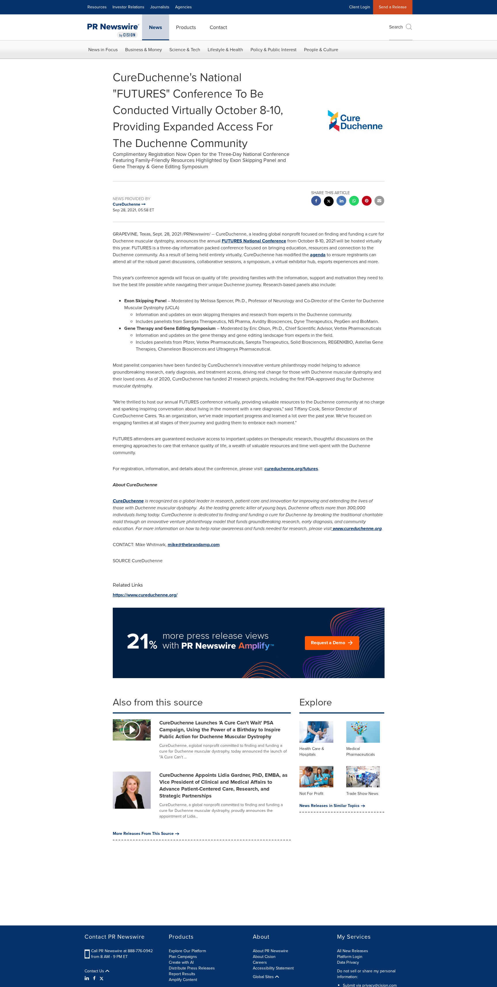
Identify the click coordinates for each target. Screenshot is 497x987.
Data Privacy (348, 962)
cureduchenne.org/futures (291, 468)
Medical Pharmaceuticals (360, 752)
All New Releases (352, 951)
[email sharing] (379, 201)
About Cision (264, 957)
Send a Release (393, 7)
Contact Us (95, 971)
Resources (97, 7)
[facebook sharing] (316, 201)
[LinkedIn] (88, 978)
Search (396, 27)
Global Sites (264, 977)
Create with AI (181, 962)
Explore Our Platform (187, 951)
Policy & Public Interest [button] (274, 49)
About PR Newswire (270, 951)
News (155, 27)
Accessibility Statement (273, 968)
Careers (260, 962)
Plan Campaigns (183, 957)
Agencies (183, 7)
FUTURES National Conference (254, 241)
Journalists (159, 7)
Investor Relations (128, 7)
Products (186, 27)
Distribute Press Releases (192, 968)
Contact (218, 27)
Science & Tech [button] (184, 49)
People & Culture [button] (321, 49)
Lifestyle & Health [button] (225, 49)
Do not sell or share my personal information (366, 974)
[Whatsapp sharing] (354, 201)
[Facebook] (94, 978)
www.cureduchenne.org (357, 528)
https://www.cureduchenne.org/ (145, 595)
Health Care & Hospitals (311, 752)
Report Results (182, 974)
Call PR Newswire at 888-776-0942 (122, 951)
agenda (318, 254)
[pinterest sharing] (367, 201)
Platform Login (349, 957)
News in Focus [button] (103, 49)
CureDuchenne (128, 501)
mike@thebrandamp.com (194, 544)
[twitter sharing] (329, 202)
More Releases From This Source (143, 834)
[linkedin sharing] (341, 201)
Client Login (359, 7)
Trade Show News (362, 794)
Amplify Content (183, 980)
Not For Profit (311, 794)
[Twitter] (101, 978)
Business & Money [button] (143, 49)
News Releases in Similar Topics (329, 806)
